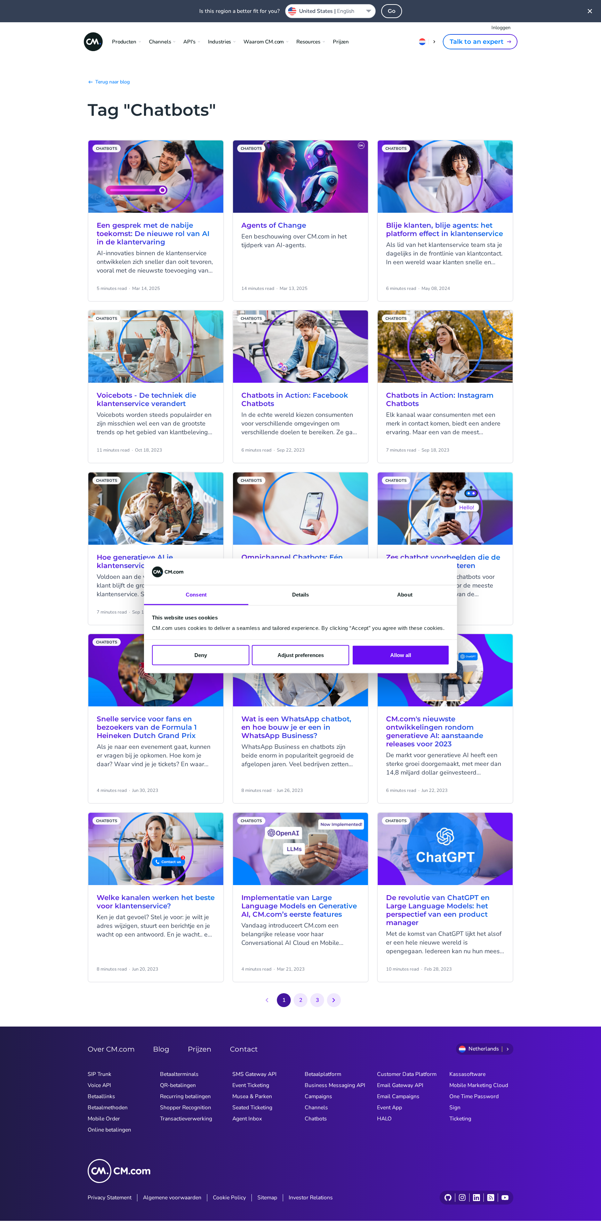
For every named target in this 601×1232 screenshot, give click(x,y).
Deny (200, 655)
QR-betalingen (178, 1085)
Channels (316, 1107)
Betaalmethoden (108, 1107)
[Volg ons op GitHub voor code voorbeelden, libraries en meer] (448, 1197)
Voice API (99, 1085)
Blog (161, 1049)
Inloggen (501, 27)
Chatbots (316, 1118)
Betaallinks (101, 1096)
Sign (454, 1107)
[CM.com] (93, 41)
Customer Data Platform (406, 1074)
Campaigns (318, 1096)
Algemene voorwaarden (172, 1197)
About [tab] (404, 595)
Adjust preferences (301, 655)
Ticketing (460, 1118)
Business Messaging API (335, 1085)
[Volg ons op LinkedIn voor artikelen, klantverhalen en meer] (476, 1197)
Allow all (400, 655)
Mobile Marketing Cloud (478, 1085)
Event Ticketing (250, 1085)
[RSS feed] (490, 1197)
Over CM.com (111, 1049)
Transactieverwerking (186, 1118)
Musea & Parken (252, 1096)
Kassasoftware (467, 1074)
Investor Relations (311, 1197)
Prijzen (341, 41)
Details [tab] (300, 595)
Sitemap (267, 1197)
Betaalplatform (323, 1074)
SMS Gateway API (254, 1074)
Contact (244, 1049)
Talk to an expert (477, 42)
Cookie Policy (229, 1197)
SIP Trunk (99, 1074)
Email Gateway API (400, 1085)
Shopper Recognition (185, 1107)
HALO (384, 1118)
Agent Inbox (247, 1118)
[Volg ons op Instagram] (462, 1197)
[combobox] (330, 11)
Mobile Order (104, 1118)
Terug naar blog (112, 82)
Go (391, 11)
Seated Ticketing (252, 1107)
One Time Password (474, 1096)
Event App (389, 1107)
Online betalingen (109, 1130)
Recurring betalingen (185, 1096)
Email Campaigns (398, 1096)
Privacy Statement (109, 1197)
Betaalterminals (179, 1074)
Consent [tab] (196, 595)
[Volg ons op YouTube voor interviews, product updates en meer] (505, 1197)
